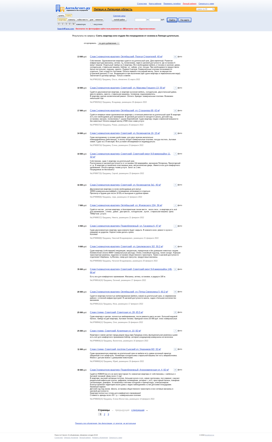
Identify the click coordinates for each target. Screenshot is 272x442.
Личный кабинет (189, 4)
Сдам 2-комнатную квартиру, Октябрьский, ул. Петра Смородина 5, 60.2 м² (129, 292)
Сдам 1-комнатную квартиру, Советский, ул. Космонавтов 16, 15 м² (125, 133)
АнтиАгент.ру (209, 435)
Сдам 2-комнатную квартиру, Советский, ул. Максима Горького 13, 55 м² (127, 88)
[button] (109, 43)
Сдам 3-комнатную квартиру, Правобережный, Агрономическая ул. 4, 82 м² (129, 370)
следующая (137, 410)
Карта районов (155, 4)
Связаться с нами (206, 4)
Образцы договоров (71, 437)
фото (178, 56)
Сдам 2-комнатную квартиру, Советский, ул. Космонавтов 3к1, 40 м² (125, 185)
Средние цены (119, 16)
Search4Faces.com (65, 29)
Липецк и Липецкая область (113, 9)
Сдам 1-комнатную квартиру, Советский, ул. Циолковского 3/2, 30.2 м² (126, 246)
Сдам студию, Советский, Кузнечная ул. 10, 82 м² (115, 331)
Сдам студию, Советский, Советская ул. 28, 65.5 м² (116, 312)
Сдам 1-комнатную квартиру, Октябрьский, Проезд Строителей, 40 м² (126, 56)
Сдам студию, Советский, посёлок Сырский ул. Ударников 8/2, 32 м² (125, 349)
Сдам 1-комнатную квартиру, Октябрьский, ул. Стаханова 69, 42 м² (125, 110)
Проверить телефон (172, 4)
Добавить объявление (100, 437)
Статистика (142, 4)
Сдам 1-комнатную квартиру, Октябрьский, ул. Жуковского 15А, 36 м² (126, 205)
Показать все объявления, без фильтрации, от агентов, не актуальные (105, 423)
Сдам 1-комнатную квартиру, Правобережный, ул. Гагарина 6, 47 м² (125, 226)
